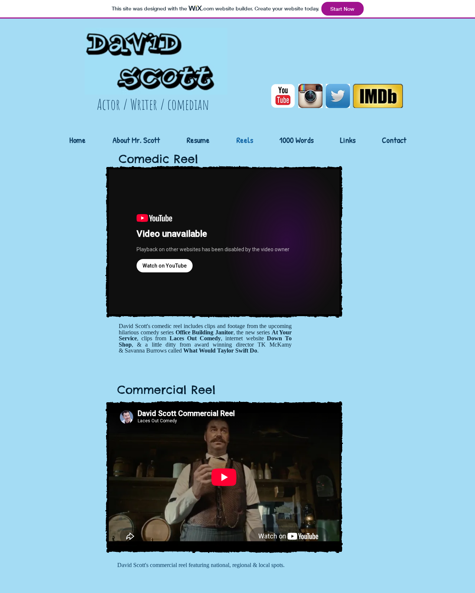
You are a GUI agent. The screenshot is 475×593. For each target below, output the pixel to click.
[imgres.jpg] (310, 96)
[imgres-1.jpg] (338, 96)
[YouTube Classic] (283, 96)
